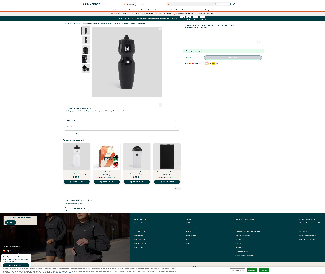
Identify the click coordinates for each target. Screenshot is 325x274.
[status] (190, 42)
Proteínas (188, 231)
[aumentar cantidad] (193, 42)
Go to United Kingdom (16, 265)
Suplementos (133, 10)
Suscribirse (10, 222)
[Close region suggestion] (29, 256)
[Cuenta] (234, 4)
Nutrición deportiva (76, 23)
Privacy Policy (58, 272)
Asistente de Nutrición (223, 4)
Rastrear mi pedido (140, 243)
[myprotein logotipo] (93, 4)
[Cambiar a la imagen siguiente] (160, 105)
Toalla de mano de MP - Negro (167, 171)
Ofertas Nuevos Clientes (179, 10)
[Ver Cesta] (239, 4)
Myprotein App (302, 231)
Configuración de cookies (12, 246)
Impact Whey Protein (107, 171)
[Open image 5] (85, 68)
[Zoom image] (160, 29)
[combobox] (198, 4)
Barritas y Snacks (154, 10)
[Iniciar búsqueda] (168, 4)
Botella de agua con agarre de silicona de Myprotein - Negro (127, 23)
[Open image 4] (85, 59)
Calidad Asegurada (241, 227)
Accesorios (165, 10)
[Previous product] (175, 188)
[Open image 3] (85, 49)
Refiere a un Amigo (309, 223)
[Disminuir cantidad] (187, 42)
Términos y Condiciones (242, 235)
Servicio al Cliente (139, 223)
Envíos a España (139, 247)
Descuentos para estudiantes (307, 235)
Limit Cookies (252, 270)
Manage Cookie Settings (237, 270)
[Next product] (179, 188)
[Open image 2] (85, 40)
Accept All (264, 270)
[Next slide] (180, 167)
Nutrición (188, 223)
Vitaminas (143, 10)
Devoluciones (138, 235)
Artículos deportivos (89, 23)
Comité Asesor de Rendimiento (245, 255)
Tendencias (116, 10)
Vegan (187, 239)
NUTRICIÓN (130, 4)
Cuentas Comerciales (242, 239)
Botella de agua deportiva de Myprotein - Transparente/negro (76, 173)
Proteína (124, 10)
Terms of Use (67, 272)
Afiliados (238, 243)
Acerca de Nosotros (241, 223)
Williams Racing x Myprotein (306, 239)
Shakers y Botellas (101, 23)
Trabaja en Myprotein (241, 251)
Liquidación (192, 10)
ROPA (142, 4)
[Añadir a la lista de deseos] (259, 41)
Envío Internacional (140, 239)
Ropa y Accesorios (191, 227)
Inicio (67, 23)
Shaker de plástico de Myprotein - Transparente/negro (137, 173)
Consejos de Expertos (205, 10)
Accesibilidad (239, 247)
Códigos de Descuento (305, 227)
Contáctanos (138, 227)
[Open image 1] (85, 30)
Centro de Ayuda (139, 231)
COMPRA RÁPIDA (78, 181)
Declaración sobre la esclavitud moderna (247, 231)
